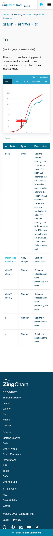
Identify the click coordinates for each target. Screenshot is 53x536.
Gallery (7, 408)
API (4, 14)
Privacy (17, 519)
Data (5, 443)
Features (7, 403)
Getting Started (11, 438)
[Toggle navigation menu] (49, 4)
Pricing (6, 419)
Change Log (10, 481)
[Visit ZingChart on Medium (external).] (21, 527)
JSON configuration (19, 14)
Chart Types (10, 448)
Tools (6, 470)
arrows (6, 18)
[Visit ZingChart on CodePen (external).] (12, 527)
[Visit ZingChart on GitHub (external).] (4, 527)
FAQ (5, 476)
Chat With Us (10, 500)
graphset (37, 14)
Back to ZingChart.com (28, 532)
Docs (5, 414)
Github (6, 505)
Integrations (9, 460)
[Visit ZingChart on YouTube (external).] (29, 527)
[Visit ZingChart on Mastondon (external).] (37, 527)
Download (8, 425)
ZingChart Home (12, 397)
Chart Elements (12, 454)
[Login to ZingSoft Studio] (41, 4)
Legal (6, 519)
